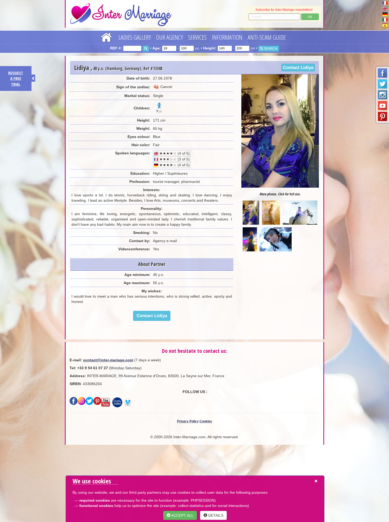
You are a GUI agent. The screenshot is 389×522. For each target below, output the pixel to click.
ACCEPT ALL (181, 515)
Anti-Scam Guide (267, 37)
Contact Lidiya (298, 67)
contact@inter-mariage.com (108, 360)
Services (197, 37)
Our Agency (169, 37)
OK (310, 17)
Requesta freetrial (15, 78)
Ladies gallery (135, 37)
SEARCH (270, 48)
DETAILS (215, 515)
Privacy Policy (188, 421)
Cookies (206, 421)
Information (227, 37)
